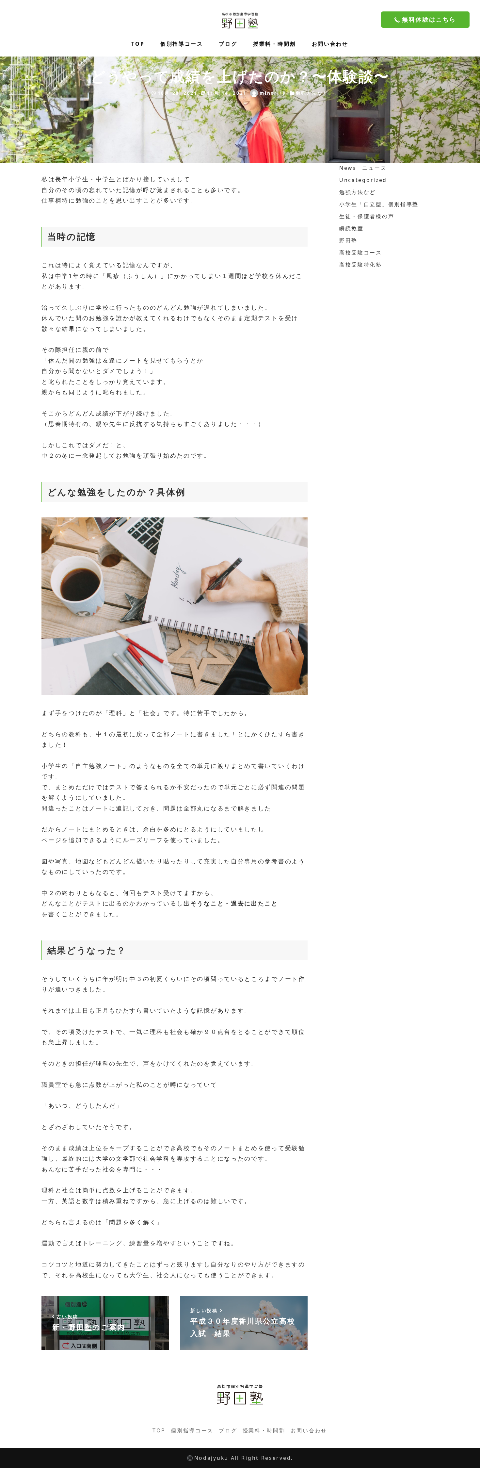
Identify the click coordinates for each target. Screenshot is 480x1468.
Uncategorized (363, 180)
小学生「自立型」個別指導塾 (379, 204)
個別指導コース (192, 1430)
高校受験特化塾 (360, 264)
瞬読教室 (351, 228)
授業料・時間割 (264, 1430)
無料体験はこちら (428, 19)
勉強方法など (312, 93)
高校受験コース (360, 252)
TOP (159, 1430)
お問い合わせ (309, 1430)
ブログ (228, 1430)
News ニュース (363, 167)
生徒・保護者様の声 (366, 216)
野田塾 (348, 240)
